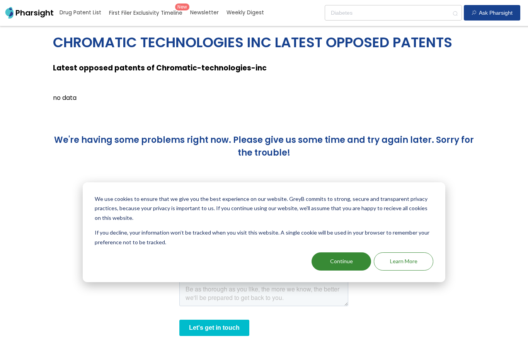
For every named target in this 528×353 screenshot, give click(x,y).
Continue (341, 261)
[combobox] (393, 13)
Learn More (403, 261)
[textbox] (393, 13)
